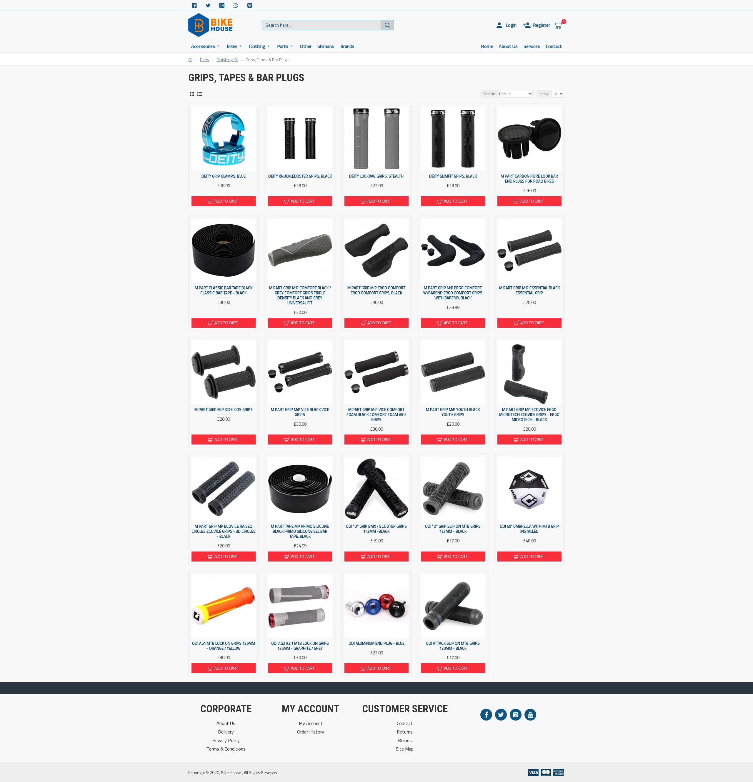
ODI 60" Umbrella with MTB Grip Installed (529, 529)
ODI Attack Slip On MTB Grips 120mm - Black (453, 646)
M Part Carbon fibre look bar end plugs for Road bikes (529, 179)
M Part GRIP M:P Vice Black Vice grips (300, 412)
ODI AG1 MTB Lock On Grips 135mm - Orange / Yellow (223, 646)
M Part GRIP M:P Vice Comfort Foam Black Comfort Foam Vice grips (376, 414)
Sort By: (489, 93)
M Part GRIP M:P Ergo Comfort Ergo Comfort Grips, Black (376, 290)
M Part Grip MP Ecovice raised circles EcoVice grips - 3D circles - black (223, 531)
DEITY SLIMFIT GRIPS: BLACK (453, 176)
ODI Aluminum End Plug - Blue (376, 643)
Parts (204, 59)
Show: (544, 93)
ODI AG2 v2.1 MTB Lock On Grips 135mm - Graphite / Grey (300, 646)
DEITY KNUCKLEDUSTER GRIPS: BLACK (300, 176)
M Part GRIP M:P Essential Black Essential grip (529, 290)
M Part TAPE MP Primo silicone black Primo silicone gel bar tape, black (300, 531)
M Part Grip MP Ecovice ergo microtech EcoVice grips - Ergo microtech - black (529, 414)
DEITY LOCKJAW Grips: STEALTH (376, 176)
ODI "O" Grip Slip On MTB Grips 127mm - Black (453, 529)
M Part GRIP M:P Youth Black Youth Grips (453, 412)
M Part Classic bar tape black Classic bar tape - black (223, 290)
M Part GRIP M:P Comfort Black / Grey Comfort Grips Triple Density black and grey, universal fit (300, 295)
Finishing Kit (227, 59)
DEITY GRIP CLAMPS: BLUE (223, 176)
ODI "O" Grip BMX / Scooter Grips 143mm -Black (376, 529)
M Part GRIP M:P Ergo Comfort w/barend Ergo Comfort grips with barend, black (452, 292)
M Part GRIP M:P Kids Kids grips (223, 409)
